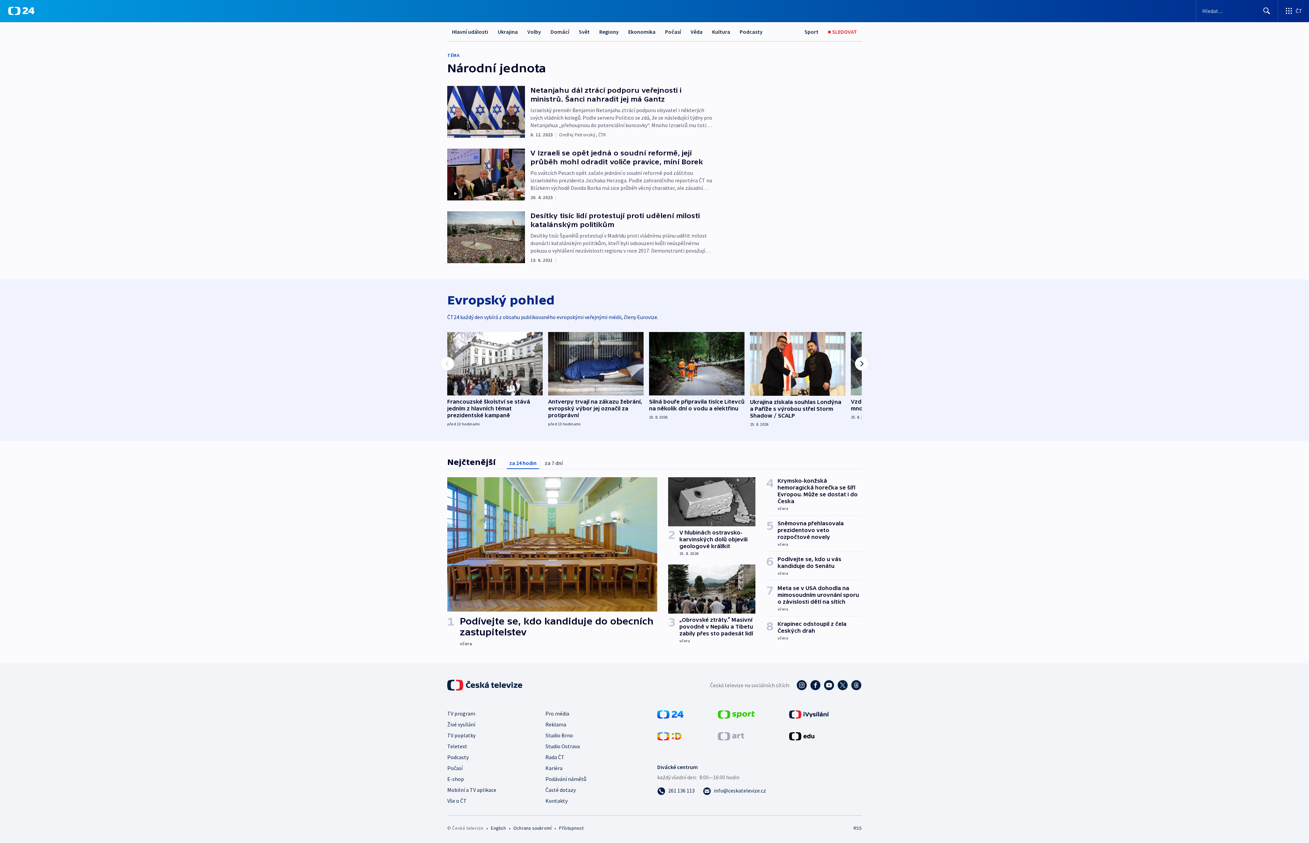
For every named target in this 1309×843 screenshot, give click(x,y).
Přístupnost (571, 828)
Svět (584, 31)
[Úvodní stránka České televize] (485, 685)
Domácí (560, 31)
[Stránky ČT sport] (736, 713)
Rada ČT (555, 757)
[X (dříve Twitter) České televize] (842, 685)
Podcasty (751, 31)
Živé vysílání (461, 724)
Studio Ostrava (562, 746)
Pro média (557, 713)
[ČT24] (21, 11)
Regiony (609, 31)
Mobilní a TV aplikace (471, 789)
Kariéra (553, 768)
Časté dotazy (560, 789)
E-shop (455, 779)
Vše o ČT (457, 800)
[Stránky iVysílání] (809, 713)
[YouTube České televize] (829, 685)
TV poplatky (461, 735)
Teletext (457, 746)
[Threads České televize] (856, 685)
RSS (858, 828)
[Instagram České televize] (801, 685)
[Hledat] (1267, 11)
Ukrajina (508, 31)
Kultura (721, 31)
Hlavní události (470, 31)
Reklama (555, 724)
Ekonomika (642, 31)
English (498, 828)
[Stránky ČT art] (731, 735)
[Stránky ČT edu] (801, 735)
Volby (534, 31)
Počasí (673, 31)
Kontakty (556, 800)
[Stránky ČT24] (670, 713)
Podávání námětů (565, 779)
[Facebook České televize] (815, 685)
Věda (697, 31)
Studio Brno (559, 735)
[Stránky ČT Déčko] (669, 735)
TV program (461, 713)
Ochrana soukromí (532, 828)
